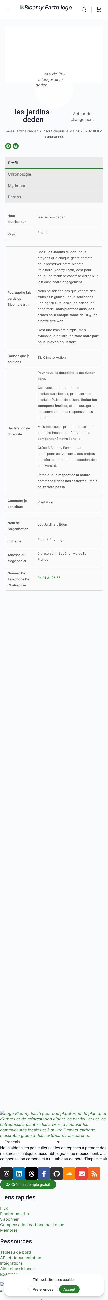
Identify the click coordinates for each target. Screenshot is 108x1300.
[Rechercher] (85, 9)
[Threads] (31, 1173)
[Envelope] (81, 1173)
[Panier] (99, 9)
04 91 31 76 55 (49, 578)
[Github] (56, 1173)
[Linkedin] (19, 1173)
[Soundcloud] (69, 1173)
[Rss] (94, 1173)
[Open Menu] (8, 9)
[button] (31, 1142)
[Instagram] (6, 1173)
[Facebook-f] (44, 1173)
